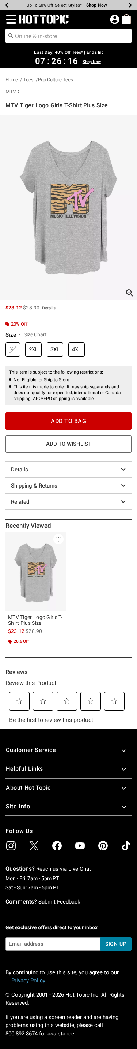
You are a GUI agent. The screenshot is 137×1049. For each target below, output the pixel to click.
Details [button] (49, 308)
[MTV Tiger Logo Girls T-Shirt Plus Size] (35, 571)
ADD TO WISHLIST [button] (68, 444)
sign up (116, 944)
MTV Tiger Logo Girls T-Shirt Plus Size (35, 620)
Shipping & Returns (34, 485)
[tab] (68, 207)
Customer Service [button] (31, 749)
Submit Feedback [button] (59, 901)
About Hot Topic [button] (28, 787)
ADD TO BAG (68, 421)
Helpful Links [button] (24, 768)
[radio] (12, 349)
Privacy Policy (28, 980)
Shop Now (96, 5)
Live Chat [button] (79, 868)
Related (20, 501)
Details (19, 469)
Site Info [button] (18, 806)
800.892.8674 (21, 1033)
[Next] (130, 5)
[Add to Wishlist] (58, 539)
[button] (9, 19)
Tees (28, 79)
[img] (10, 845)
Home (11, 79)
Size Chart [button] (35, 334)
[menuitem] (126, 19)
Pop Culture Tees (55, 79)
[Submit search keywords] (10, 35)
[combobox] (68, 36)
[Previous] (7, 5)
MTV (10, 91)
